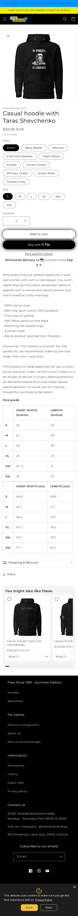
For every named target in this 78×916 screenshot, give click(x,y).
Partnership (16, 765)
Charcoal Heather (20, 156)
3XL (9, 205)
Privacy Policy (43, 899)
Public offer (16, 782)
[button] (5, 19)
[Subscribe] (60, 856)
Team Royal (51, 156)
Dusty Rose (46, 173)
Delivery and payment (23, 725)
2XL (58, 196)
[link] (27, 617)
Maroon (58, 147)
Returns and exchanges (24, 742)
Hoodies (13, 692)
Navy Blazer (34, 147)
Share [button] (11, 574)
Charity (13, 774)
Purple (12, 164)
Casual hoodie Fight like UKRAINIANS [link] (24, 643)
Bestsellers (15, 701)
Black (11, 147)
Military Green (17, 173)
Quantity (8, 213)
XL (44, 196)
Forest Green (36, 164)
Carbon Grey (16, 181)
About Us (14, 733)
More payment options (39, 253)
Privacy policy (18, 791)
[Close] (74, 887)
